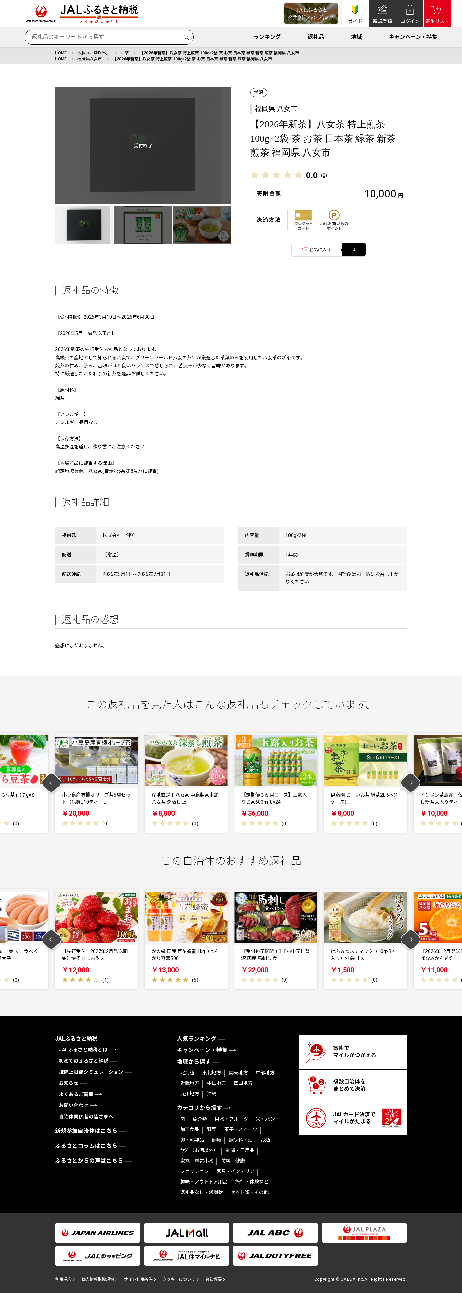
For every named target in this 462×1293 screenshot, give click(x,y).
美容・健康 (233, 1161)
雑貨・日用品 (240, 1150)
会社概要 (213, 1279)
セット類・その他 (250, 1192)
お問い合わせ (74, 1105)
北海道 (187, 1072)
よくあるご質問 (76, 1094)
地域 (356, 37)
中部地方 (265, 1072)
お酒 (265, 1140)
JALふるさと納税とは (83, 1049)
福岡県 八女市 (276, 109)
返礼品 (316, 37)
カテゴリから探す (199, 1108)
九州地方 (189, 1093)
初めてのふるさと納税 (84, 1061)
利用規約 (63, 1279)
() (324, 175)
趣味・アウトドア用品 (204, 1182)
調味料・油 (241, 1140)
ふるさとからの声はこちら (89, 1160)
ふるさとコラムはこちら (86, 1146)
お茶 (125, 53)
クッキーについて (179, 1279)
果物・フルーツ (231, 1119)
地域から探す (194, 1061)
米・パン (265, 1119)
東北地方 (211, 1072)
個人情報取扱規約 (98, 1279)
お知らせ (69, 1083)
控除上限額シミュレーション (91, 1072)
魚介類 (200, 1119)
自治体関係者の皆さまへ (86, 1116)
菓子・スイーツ (240, 1129)
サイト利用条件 (138, 1279)
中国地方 (216, 1083)
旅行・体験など (252, 1182)
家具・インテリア (235, 1171)
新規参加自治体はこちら (86, 1131)
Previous (52, 783)
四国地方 (243, 1083)
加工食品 (189, 1129)
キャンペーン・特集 (413, 37)
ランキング (267, 37)
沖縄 (211, 1093)
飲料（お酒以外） (93, 53)
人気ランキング (197, 1038)
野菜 (211, 1129)
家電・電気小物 (196, 1161)
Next (411, 783)
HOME (61, 53)
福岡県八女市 (89, 59)
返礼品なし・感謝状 (201, 1192)
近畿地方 (189, 1083)
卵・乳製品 (192, 1140)
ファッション (194, 1171)
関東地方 (238, 1072)
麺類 (216, 1140)
